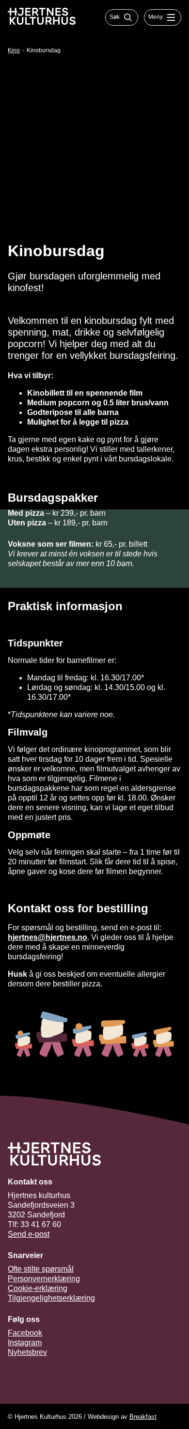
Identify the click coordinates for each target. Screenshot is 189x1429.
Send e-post (28, 1234)
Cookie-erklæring (37, 1288)
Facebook (25, 1333)
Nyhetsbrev (27, 1352)
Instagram (25, 1342)
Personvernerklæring (44, 1279)
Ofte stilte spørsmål (41, 1269)
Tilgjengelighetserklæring (51, 1298)
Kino (14, 50)
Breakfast (143, 1416)
